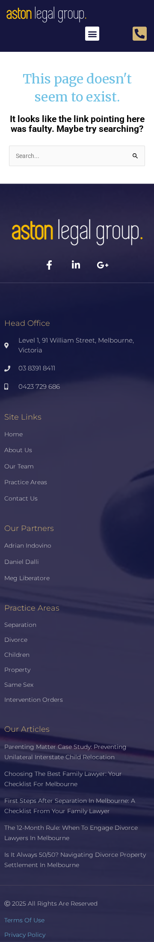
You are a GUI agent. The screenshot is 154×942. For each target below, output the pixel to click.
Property (17, 670)
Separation (20, 625)
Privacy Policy (24, 935)
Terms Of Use (24, 920)
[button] (92, 34)
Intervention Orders (33, 700)
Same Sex (18, 685)
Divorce (15, 640)
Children (17, 655)
